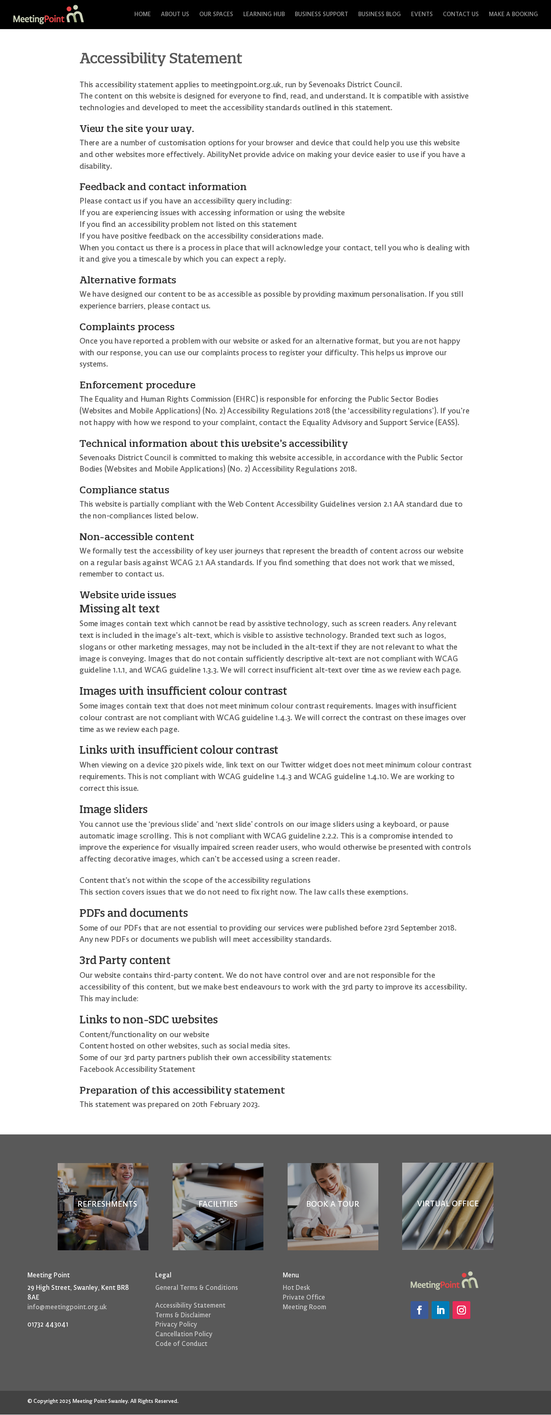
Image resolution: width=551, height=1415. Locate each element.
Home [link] (142, 15)
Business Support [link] (321, 15)
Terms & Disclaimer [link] (183, 1315)
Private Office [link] (304, 1297)
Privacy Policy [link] (176, 1325)
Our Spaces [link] (216, 15)
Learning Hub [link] (264, 15)
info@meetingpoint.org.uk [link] (67, 1307)
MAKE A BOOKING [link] (513, 15)
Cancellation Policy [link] (184, 1334)
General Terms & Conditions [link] (197, 1288)
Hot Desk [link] (296, 1288)
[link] (48, 14)
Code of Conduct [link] (181, 1344)
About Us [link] (175, 15)
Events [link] (422, 15)
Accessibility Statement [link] (190, 1306)
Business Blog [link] (379, 15)
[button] (419, 1310)
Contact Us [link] (461, 15)
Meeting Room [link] (304, 1307)
